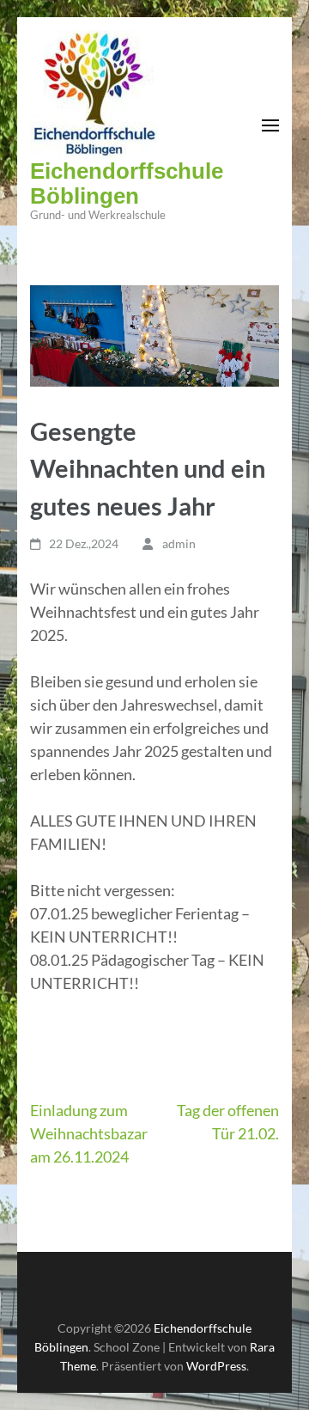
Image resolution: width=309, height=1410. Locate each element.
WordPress (216, 1365)
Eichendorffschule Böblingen (126, 183)
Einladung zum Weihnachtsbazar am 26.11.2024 (89, 1133)
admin (179, 543)
